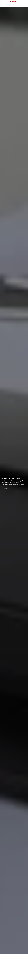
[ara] (2, 2)
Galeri (6, 488)
